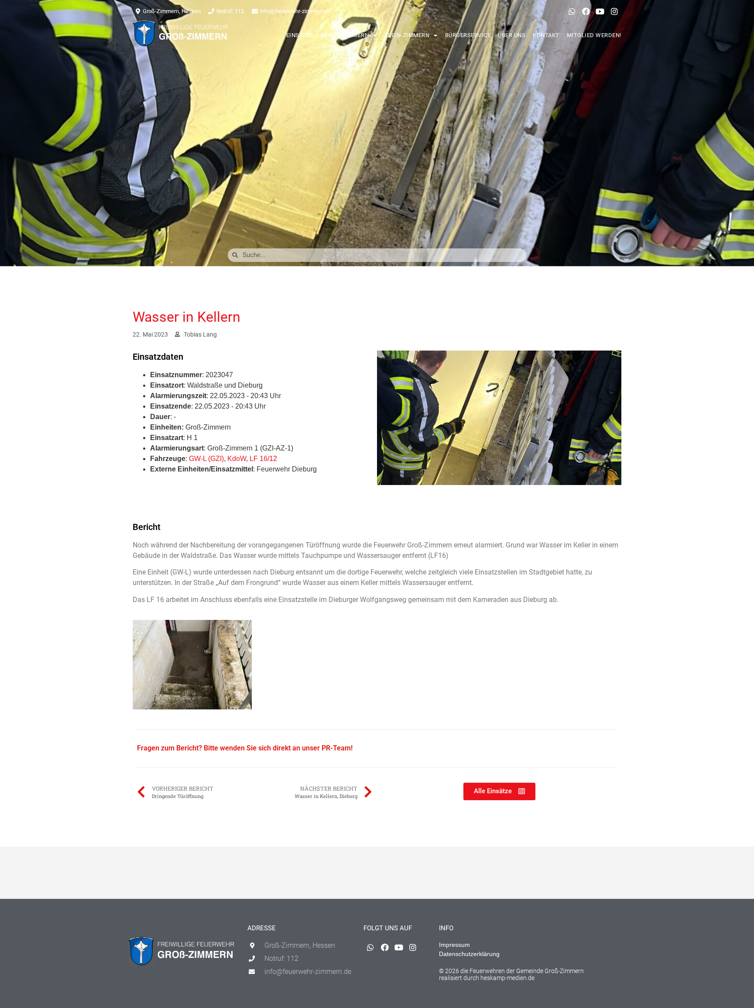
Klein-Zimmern (407, 35)
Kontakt (546, 35)
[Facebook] (586, 11)
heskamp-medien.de (507, 977)
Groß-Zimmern (345, 35)
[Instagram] (614, 11)
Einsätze (299, 35)
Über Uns (511, 35)
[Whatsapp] (572, 11)
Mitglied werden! (594, 35)
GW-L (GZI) (206, 458)
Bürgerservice (468, 35)
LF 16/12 (263, 458)
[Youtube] (600, 11)
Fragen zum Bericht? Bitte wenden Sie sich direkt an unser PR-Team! (245, 748)
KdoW (236, 458)
